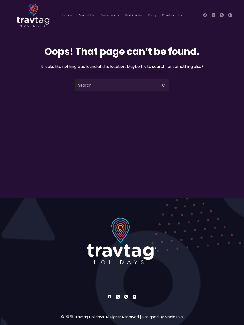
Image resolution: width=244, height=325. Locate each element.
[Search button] (163, 85)
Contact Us (172, 15)
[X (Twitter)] (213, 15)
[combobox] (116, 85)
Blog (152, 15)
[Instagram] (222, 15)
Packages (134, 15)
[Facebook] (205, 15)
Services (107, 15)
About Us (86, 15)
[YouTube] (230, 15)
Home (67, 15)
